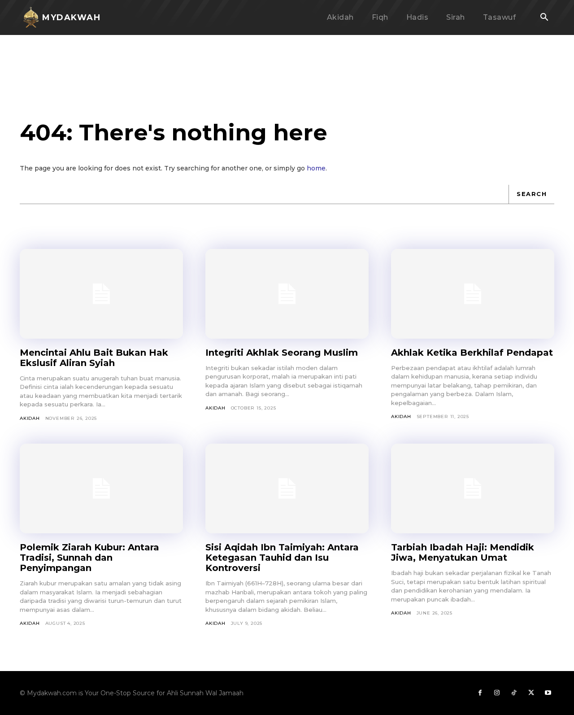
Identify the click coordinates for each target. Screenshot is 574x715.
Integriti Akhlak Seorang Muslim (281, 352)
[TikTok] (514, 693)
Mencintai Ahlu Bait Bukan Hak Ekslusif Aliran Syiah (94, 357)
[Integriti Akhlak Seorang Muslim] (287, 294)
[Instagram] (497, 693)
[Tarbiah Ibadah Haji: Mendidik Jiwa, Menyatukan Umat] (472, 488)
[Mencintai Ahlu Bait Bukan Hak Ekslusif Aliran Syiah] (101, 294)
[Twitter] (531, 693)
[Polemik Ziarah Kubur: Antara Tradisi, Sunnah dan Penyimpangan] (101, 488)
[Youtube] (548, 693)
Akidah (30, 418)
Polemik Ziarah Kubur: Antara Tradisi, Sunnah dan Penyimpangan (89, 557)
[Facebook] (480, 693)
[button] (544, 18)
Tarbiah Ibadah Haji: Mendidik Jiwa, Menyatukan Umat (462, 552)
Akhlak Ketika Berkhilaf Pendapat (472, 352)
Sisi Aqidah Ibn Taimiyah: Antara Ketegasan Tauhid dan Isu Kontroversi (282, 557)
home (316, 168)
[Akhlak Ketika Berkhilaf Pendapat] (472, 294)
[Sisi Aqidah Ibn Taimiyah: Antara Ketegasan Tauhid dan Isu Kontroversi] (287, 488)
